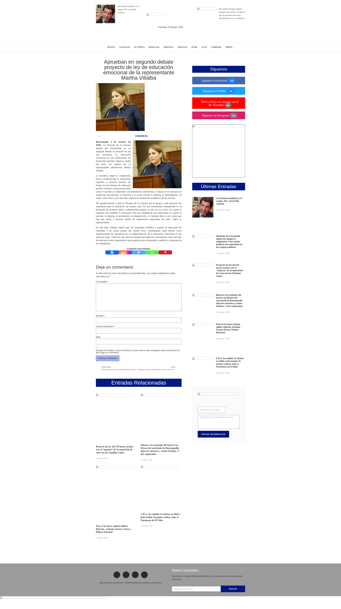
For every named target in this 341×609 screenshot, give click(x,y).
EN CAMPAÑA (139, 47)
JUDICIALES (182, 47)
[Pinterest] (165, 252)
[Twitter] (138, 252)
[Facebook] (112, 252)
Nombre (100, 316)
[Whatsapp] (152, 252)
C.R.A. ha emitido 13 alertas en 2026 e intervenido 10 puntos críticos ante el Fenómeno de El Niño (160, 517)
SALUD (204, 47)
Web (98, 337)
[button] (334, 47)
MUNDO (194, 47)
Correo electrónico (105, 326)
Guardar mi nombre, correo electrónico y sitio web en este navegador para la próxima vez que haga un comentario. (138, 351)
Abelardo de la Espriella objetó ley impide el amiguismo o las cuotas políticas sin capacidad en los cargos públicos (229, 241)
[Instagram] (125, 252)
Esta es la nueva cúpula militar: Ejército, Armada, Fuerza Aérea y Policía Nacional (113, 529)
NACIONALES (124, 47)
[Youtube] (144, 574)
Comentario (102, 282)
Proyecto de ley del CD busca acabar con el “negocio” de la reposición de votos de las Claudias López (114, 449)
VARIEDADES (216, 47)
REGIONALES (154, 47)
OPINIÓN (229, 47)
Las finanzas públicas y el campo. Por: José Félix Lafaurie (128, 9)
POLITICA (111, 47)
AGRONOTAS (168, 47)
